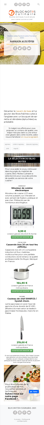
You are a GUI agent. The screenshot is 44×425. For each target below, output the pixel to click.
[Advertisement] (22, 88)
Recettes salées (12, 36)
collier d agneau (18, 144)
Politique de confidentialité (23, 420)
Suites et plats (23, 36)
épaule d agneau (32, 144)
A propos (17, 419)
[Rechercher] (38, 3)
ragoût (15, 148)
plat (7, 148)
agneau (7, 144)
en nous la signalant (29, 137)
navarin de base (23, 111)
